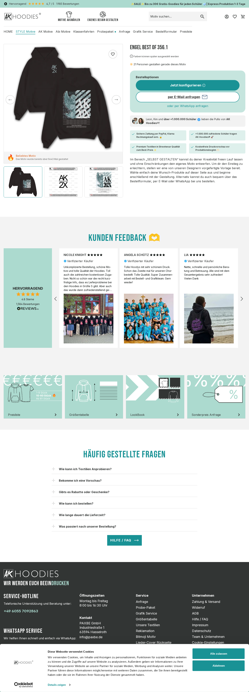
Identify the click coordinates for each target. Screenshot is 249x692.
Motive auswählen (69, 20)
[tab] (33, 397)
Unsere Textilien (148, 625)
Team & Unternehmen (208, 637)
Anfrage (142, 602)
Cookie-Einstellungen (208, 642)
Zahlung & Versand (206, 602)
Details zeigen (57, 684)
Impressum (200, 625)
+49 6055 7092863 (21, 611)
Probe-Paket (145, 607)
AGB (195, 613)
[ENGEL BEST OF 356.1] (63, 98)
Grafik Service (146, 613)
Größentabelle (146, 619)
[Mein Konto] (226, 16)
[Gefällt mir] (112, 54)
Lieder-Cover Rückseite (153, 642)
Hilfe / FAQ (200, 619)
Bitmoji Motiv (146, 637)
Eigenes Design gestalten (102, 20)
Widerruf (198, 607)
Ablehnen (219, 665)
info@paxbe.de (90, 637)
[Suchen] (202, 16)
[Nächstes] (116, 99)
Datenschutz (201, 631)
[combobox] (173, 16)
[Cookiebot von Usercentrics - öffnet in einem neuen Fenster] (24, 685)
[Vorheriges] (10, 99)
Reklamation (145, 631)
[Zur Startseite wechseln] (22, 16)
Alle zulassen (218, 653)
